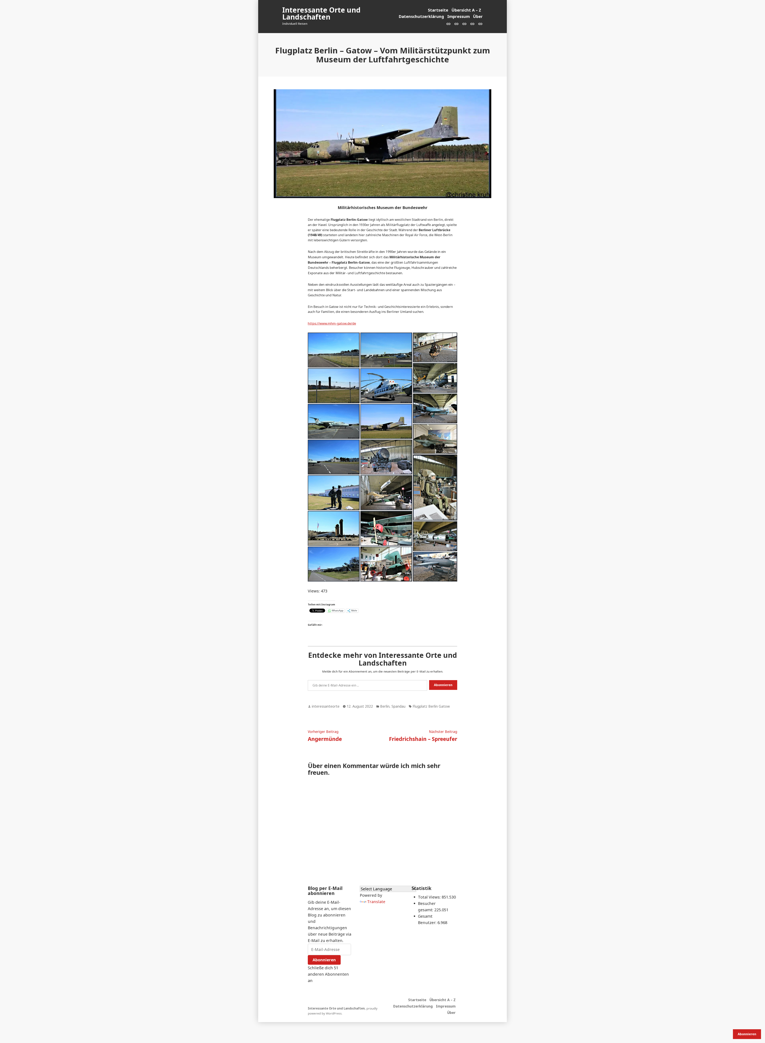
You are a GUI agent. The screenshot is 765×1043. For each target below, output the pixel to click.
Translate (376, 901)
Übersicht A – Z (466, 10)
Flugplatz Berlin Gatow (431, 706)
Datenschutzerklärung (421, 16)
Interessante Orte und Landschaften (321, 13)
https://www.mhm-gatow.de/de (332, 323)
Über (478, 16)
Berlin (384, 706)
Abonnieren (443, 685)
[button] (334, 350)
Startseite (438, 10)
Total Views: (430, 897)
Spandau (398, 706)
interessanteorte (325, 706)
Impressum (458, 16)
